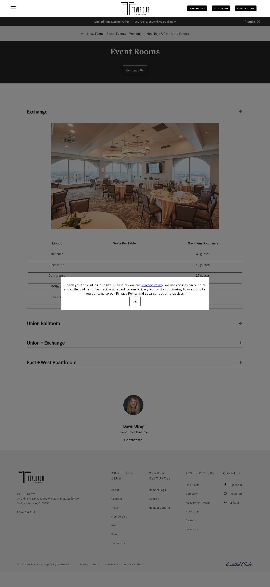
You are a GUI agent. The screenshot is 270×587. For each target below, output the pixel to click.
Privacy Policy (152, 285)
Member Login (246, 8)
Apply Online (197, 8)
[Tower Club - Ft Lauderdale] (135, 8)
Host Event (221, 8)
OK (135, 301)
